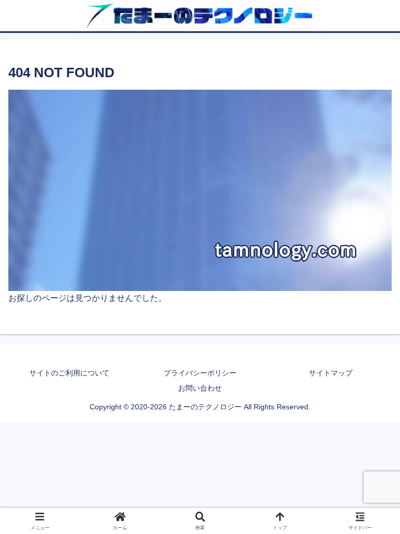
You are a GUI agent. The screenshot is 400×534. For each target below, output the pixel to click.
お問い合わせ (200, 388)
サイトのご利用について (69, 373)
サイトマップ (331, 373)
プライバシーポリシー (200, 373)
